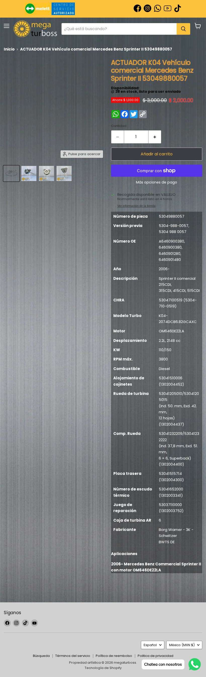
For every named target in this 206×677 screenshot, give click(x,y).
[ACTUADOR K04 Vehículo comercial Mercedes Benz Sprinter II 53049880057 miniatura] (11, 173)
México (182, 645)
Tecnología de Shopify (103, 667)
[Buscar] (183, 29)
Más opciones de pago (156, 182)
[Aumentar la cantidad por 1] (154, 136)
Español (150, 645)
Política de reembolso (114, 655)
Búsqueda (41, 655)
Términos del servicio (72, 655)
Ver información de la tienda (136, 206)
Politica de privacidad (155, 655)
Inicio (9, 49)
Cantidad (118, 126)
